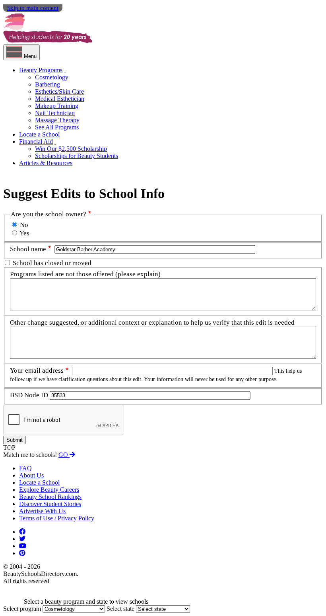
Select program (22, 608)
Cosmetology (51, 77)
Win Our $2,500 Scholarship (71, 148)
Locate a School (39, 134)
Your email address (37, 370)
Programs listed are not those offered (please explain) (85, 274)
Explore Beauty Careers (49, 489)
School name (28, 249)
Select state (120, 608)
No (24, 225)
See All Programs (57, 127)
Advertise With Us (42, 511)
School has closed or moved (52, 263)
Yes (24, 233)
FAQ (25, 468)
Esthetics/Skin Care (59, 91)
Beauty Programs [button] (40, 70)
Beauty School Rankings (50, 496)
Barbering (47, 84)
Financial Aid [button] (36, 141)
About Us (31, 475)
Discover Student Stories (50, 503)
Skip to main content (32, 8)
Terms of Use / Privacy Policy (56, 518)
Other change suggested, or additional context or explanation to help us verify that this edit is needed (152, 322)
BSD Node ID (29, 395)
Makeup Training (56, 105)
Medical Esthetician (59, 98)
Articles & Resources (45, 163)
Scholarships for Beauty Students (76, 155)
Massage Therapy (57, 120)
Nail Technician (55, 113)
